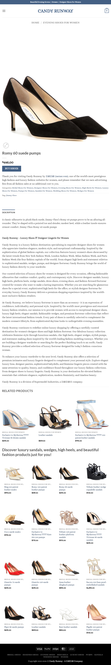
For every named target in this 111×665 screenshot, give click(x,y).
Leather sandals (46, 435)
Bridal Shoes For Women (22, 188)
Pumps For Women (26, 191)
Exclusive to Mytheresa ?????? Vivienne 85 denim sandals (15, 436)
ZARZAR (70, 661)
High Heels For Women (91, 188)
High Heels (62, 655)
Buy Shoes (11, 168)
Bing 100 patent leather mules (11, 488)
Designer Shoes (31, 655)
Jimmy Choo (11, 195)
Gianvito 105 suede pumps (40, 583)
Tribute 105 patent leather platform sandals (67, 534)
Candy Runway (55, 11)
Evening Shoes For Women (61, 22)
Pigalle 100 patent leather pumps (94, 628)
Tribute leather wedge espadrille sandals (96, 488)
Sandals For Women (43, 191)
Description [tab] (8, 212)
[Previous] (2, 421)
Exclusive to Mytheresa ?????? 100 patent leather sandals (90, 436)
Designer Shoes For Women (46, 188)
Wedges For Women (85, 191)
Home (35, 22)
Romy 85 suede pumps (66, 488)
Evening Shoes (47, 655)
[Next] (109, 421)
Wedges (64, 657)
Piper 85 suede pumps (14, 627)
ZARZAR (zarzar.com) (57, 176)
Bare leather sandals (68, 627)
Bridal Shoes (14, 655)
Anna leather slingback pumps (66, 583)
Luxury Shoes (77, 655)
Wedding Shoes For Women (64, 191)
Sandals (98, 655)
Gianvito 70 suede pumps (12, 583)
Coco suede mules (12, 532)
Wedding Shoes (51, 657)
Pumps (89, 655)
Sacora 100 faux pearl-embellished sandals (96, 583)
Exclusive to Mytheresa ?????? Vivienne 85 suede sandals (94, 536)
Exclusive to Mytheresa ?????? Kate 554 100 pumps (41, 534)
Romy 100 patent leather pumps (39, 488)
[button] (4, 10)
